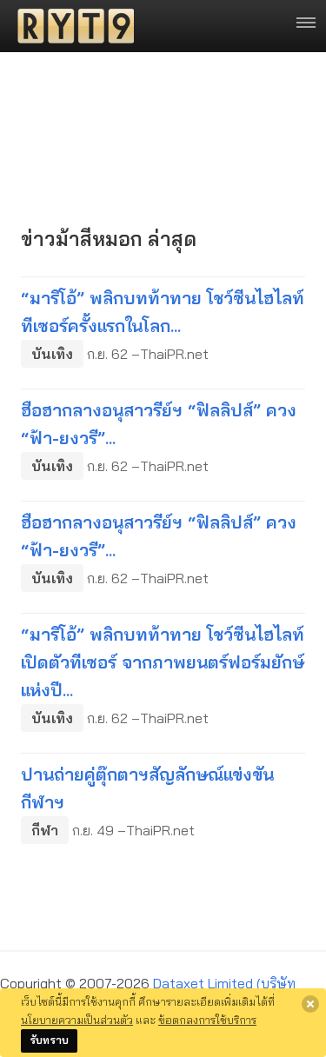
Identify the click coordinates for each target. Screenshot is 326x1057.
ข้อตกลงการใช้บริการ (207, 1020)
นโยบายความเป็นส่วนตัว (77, 1020)
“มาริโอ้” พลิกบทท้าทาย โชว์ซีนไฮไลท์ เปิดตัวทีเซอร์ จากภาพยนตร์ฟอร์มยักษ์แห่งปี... (162, 662)
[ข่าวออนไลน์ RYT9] (70, 26)
